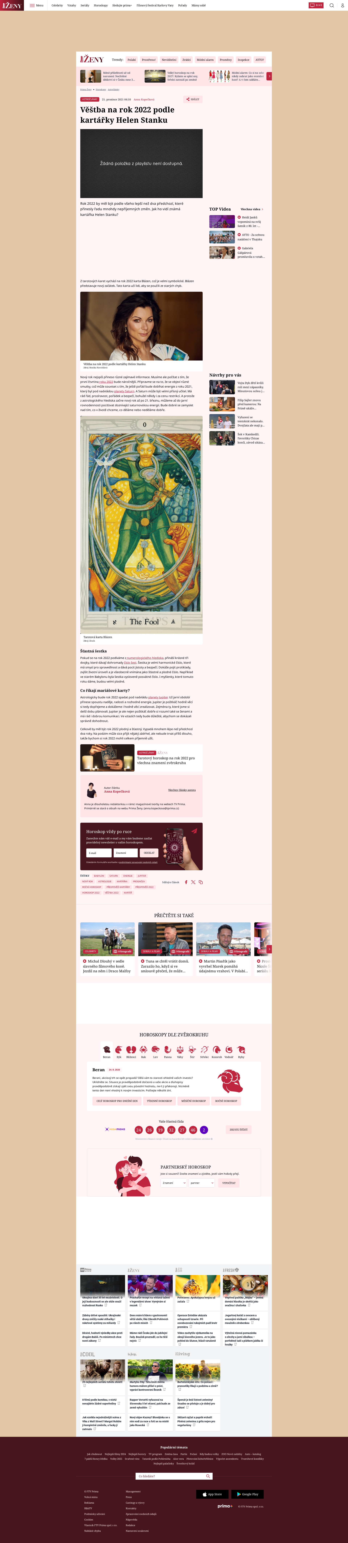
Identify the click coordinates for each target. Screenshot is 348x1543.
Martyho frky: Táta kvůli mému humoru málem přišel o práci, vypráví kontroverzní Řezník (147, 1386)
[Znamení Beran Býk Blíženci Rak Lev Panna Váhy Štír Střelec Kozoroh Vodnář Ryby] (126, 852)
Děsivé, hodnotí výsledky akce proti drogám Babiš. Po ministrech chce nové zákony (102, 1337)
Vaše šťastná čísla (171, 1121)
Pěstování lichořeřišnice (200, 1458)
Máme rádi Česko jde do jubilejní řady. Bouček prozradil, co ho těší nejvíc (148, 1337)
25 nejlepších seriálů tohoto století (102, 1382)
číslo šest (130, 663)
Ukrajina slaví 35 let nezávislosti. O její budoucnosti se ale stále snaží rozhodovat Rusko (102, 1301)
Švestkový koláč (186, 1463)
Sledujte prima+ (122, 5)
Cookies (88, 1519)
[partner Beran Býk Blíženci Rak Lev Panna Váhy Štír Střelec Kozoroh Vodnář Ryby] (201, 1183)
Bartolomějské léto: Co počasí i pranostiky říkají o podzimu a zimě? (197, 1384)
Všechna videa (251, 209)
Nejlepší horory (137, 1454)
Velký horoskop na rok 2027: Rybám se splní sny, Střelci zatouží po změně (182, 76)
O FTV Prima (91, 1491)
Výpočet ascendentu (227, 1458)
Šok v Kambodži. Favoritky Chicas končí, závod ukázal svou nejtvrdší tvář (251, 438)
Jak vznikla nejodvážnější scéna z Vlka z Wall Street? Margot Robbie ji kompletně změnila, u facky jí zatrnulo (101, 1423)
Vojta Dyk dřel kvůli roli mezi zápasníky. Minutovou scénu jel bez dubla (251, 387)
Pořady (182, 5)
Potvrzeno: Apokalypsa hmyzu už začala (196, 1299)
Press (129, 1497)
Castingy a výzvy (135, 1502)
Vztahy (71, 5)
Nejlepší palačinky (164, 1463)
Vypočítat (228, 1183)
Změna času (171, 1454)
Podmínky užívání (94, 1514)
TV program (155, 1454)
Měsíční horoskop (193, 1101)
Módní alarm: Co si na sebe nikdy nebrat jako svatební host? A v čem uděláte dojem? (248, 78)
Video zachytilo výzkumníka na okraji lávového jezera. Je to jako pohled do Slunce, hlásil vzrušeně (196, 1337)
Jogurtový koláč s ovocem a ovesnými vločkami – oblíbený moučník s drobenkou (242, 1319)
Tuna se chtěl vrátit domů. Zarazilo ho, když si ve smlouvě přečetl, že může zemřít (165, 968)
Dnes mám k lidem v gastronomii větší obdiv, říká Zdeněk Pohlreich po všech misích (149, 1319)
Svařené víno (132, 1458)
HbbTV (88, 1508)
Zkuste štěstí (238, 1129)
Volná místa (91, 1497)
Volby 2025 (116, 1458)
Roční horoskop (226, 1101)
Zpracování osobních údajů (141, 1514)
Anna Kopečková (144, 99)
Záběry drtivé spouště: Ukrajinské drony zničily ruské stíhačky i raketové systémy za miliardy (101, 1319)
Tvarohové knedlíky (252, 1458)
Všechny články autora (182, 790)
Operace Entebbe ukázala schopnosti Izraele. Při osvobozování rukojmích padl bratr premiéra (197, 1321)
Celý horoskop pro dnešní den (117, 1101)
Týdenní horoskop (159, 1101)
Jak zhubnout (94, 1454)
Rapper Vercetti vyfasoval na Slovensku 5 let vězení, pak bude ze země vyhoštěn (150, 1403)
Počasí (193, 1454)
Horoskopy (101, 5)
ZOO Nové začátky (231, 1454)
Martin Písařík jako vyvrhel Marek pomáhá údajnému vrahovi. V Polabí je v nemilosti (222, 968)
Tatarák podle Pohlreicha (156, 1458)
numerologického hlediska (144, 658)
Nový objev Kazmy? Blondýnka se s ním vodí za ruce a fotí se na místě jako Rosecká (150, 1421)
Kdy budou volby (209, 1454)
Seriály (85, 5)
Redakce (130, 1525)
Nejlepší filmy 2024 (115, 1454)
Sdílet (195, 100)
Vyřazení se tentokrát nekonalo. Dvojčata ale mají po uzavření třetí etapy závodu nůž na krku (251, 421)
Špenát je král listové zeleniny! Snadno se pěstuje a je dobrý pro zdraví (196, 1403)
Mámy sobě (199, 5)
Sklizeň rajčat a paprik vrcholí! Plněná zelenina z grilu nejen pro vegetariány (196, 1421)
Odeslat (149, 852)
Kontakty (131, 1508)
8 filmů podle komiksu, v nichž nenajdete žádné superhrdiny (99, 1401)
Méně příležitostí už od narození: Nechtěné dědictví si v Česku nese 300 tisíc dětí (119, 78)
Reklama (89, 1502)
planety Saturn (124, 391)
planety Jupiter (158, 697)
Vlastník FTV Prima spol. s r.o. (100, 1525)
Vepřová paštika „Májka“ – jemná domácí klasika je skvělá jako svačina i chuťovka (244, 1301)
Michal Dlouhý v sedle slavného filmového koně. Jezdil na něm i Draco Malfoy (107, 966)
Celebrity (57, 5)
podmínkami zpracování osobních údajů (138, 862)
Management (133, 1491)
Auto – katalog (253, 1454)
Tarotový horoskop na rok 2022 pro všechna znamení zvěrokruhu (166, 760)
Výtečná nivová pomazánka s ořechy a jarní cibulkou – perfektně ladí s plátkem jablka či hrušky (244, 1339)
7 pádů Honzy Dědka (95, 1458)
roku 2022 (106, 382)
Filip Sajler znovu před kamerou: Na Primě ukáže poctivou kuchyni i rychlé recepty (250, 404)
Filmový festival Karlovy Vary (155, 5)
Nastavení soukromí (137, 1530)
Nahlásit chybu (92, 1530)
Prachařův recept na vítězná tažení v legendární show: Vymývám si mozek (150, 1301)
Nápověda (131, 1519)
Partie (184, 1454)
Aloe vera (178, 1458)
